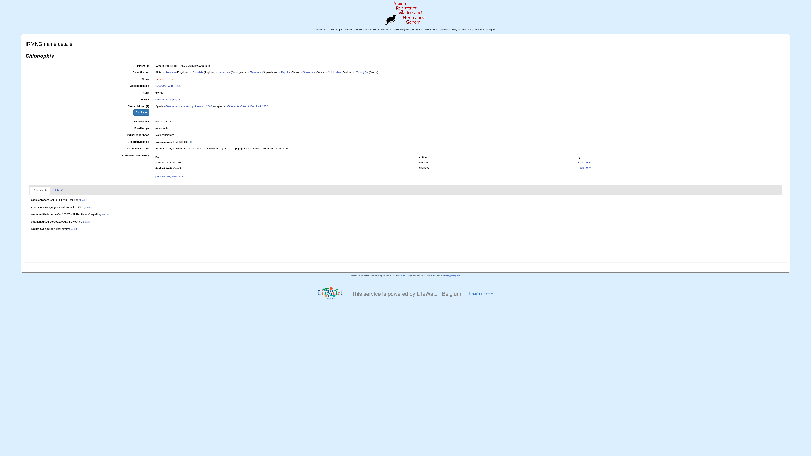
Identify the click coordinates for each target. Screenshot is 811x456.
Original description (137, 135)
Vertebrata (224, 72)
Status (145, 79)
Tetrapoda (256, 72)
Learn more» (481, 293)
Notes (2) (59, 190)
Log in (491, 29)
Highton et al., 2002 (188, 106)
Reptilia (285, 72)
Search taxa (331, 29)
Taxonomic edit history (135, 155)
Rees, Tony (584, 162)
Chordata (198, 72)
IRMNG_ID (143, 65)
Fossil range (141, 128)
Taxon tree (347, 29)
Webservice (432, 29)
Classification (141, 72)
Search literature (365, 29)
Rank (146, 92)
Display (140, 112)
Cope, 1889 (168, 85)
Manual (445, 29)
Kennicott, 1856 (247, 106)
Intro (319, 29)
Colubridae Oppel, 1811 (169, 99)
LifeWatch (465, 29)
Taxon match (385, 29)
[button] (157, 79)
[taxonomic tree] (163, 176)
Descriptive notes (138, 141)
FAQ (454, 29)
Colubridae (334, 72)
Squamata (309, 72)
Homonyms (402, 29)
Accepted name (139, 85)
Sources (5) (40, 190)
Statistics (417, 29)
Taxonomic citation (138, 148)
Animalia (171, 72)
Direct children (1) (138, 106)
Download (479, 29)
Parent (145, 99)
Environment (141, 121)
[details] (83, 200)
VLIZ (402, 275)
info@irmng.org (452, 275)
